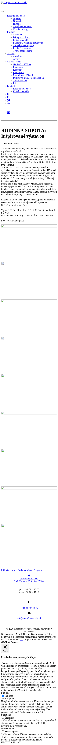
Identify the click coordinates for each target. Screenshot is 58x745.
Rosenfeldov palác (16, 15)
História (17, 24)
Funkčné (9, 696)
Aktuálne (17, 34)
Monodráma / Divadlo (23, 75)
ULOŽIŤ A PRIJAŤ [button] (11, 742)
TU (21, 639)
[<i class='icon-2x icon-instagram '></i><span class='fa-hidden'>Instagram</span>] (8, 99)
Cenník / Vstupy (21, 29)
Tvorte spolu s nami (22, 51)
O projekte (18, 21)
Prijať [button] (27, 639)
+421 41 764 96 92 (29, 607)
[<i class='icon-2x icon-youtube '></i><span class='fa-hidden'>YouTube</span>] (8, 103)
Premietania (18, 72)
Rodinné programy (22, 48)
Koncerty (17, 69)
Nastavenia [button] (46, 639)
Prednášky (18, 67)
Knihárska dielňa (21, 40)
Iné (14, 83)
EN (8, 94)
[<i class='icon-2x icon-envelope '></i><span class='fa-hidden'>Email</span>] (8, 112)
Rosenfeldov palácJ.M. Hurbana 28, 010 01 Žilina (29, 580)
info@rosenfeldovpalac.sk (29, 618)
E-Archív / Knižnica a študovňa (28, 42)
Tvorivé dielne (20, 80)
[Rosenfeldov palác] (14, 2)
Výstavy (11, 53)
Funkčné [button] (5, 693)
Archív (16, 59)
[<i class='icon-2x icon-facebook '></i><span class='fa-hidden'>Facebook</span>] (7, 96)
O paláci (17, 18)
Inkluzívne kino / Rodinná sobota (28, 78)
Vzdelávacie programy (23, 45)
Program (11, 32)
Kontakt (11, 86)
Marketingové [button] (7, 728)
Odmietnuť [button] (35, 639)
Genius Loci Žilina (22, 64)
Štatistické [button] (6, 714)
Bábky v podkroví (21, 37)
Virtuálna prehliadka (22, 26)
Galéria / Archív (14, 61)
